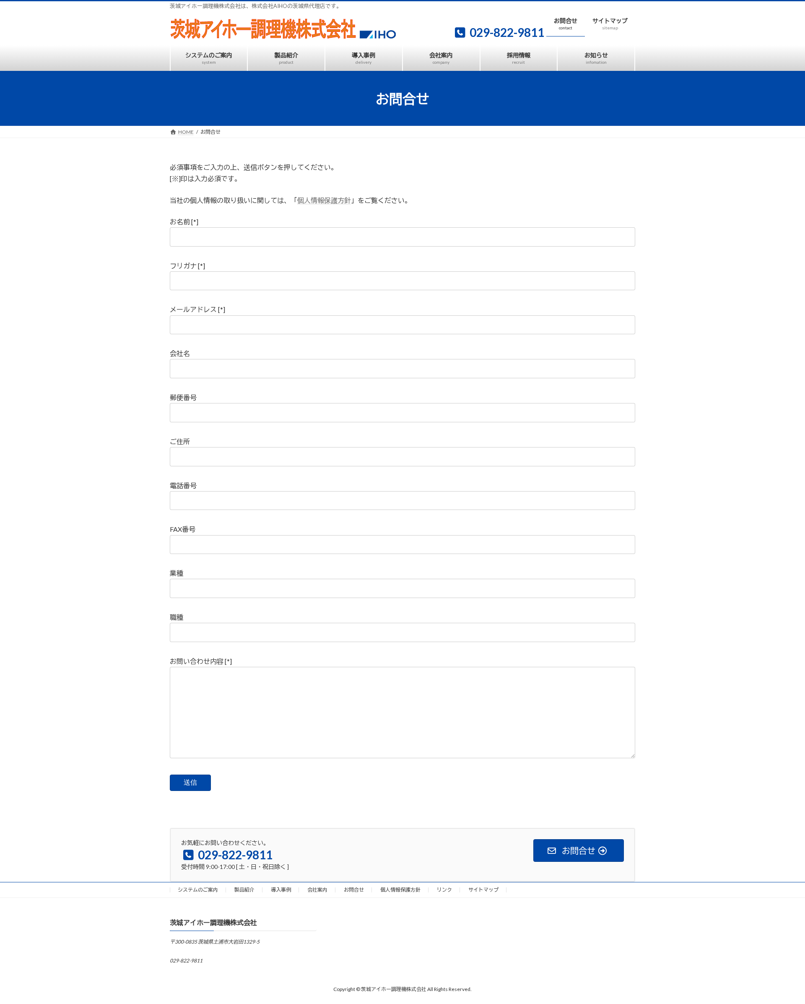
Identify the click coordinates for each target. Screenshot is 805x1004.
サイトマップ (483, 890)
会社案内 (317, 890)
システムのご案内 (198, 890)
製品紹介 (244, 890)
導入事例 (281, 890)
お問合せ (354, 890)
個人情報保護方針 (324, 200)
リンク (444, 890)
